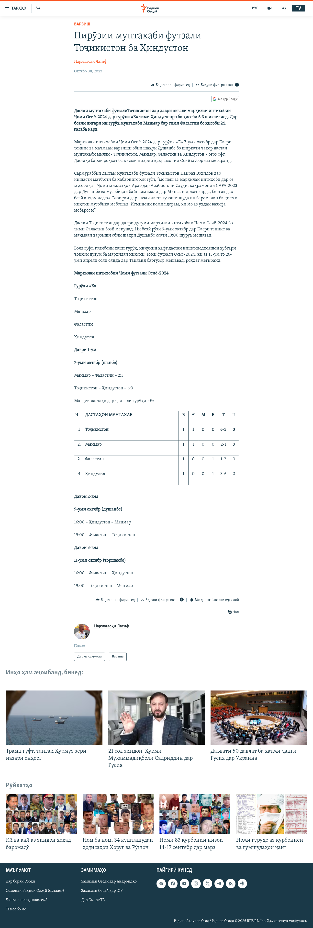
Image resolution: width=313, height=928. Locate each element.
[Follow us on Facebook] (172, 883)
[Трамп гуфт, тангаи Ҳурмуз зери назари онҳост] (54, 717)
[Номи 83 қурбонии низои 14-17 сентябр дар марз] (194, 814)
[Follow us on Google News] (161, 883)
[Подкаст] (242, 883)
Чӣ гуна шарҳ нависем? (26, 900)
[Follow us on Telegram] (219, 883)
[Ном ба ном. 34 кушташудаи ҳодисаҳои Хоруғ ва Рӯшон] (118, 814)
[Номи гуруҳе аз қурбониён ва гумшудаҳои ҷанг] (271, 814)
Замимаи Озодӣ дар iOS (102, 891)
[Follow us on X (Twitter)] (207, 883)
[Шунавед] (284, 8)
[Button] (170, 85)
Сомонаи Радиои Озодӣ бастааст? (35, 891)
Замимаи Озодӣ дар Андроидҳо (109, 881)
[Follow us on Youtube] (184, 883)
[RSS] (230, 883)
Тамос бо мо (16, 909)
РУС (255, 8)
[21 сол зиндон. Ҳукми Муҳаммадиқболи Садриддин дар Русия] (156, 717)
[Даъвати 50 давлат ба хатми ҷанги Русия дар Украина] (259, 717)
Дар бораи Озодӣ (20, 881)
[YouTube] (269, 8)
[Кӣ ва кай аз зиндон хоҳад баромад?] (41, 814)
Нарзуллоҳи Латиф (90, 62)
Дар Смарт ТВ (93, 900)
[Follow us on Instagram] (196, 883)
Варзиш (82, 24)
